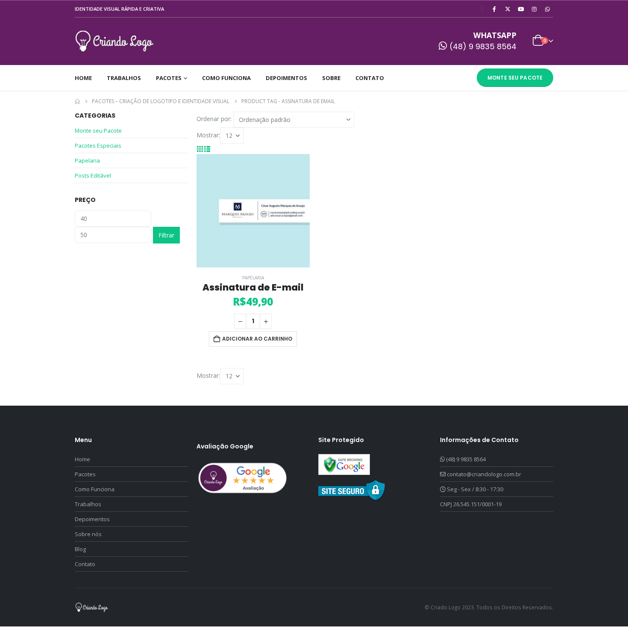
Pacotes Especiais (98, 145)
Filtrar (166, 235)
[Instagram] (534, 9)
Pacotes (169, 78)
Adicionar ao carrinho (257, 338)
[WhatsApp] (547, 9)
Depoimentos (286, 78)
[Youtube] (520, 9)
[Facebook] (494, 9)
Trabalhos (124, 78)
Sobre (331, 78)
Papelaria (253, 278)
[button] (200, 149)
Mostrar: (208, 135)
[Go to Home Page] (77, 101)
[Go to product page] (253, 210)
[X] (507, 9)
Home (83, 78)
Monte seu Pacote (515, 77)
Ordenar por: (214, 119)
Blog (80, 549)
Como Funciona (226, 78)
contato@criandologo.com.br (484, 474)
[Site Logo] (115, 41)
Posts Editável (93, 175)
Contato (369, 78)
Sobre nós (88, 534)
